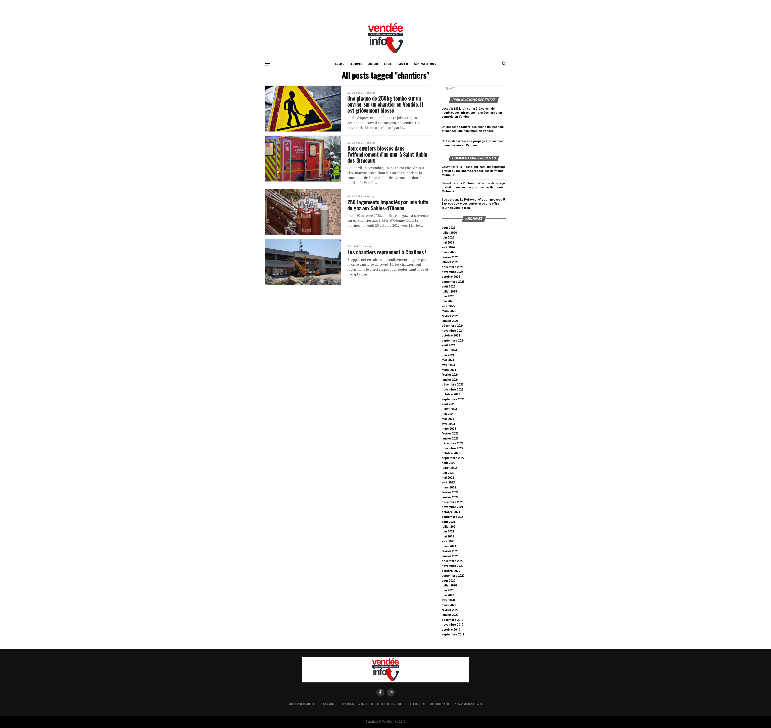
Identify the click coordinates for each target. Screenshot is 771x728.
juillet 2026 (449, 233)
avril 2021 (448, 541)
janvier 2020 (450, 615)
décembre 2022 (452, 443)
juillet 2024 (449, 350)
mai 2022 (448, 477)
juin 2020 (448, 590)
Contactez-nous (425, 63)
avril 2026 (448, 247)
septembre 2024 (453, 340)
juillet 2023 (449, 409)
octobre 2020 (451, 571)
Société (403, 63)
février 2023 (450, 433)
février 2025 (450, 316)
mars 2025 (449, 311)
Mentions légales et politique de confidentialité (373, 704)
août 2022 (448, 463)
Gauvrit (447, 167)
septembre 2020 (453, 575)
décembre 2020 (452, 561)
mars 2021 (449, 546)
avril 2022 (448, 482)
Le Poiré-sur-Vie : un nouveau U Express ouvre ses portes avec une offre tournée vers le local (473, 203)
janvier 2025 (450, 321)
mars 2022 (449, 487)
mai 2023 (448, 419)
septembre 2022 (453, 458)
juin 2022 (448, 473)
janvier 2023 (450, 438)
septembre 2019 (453, 634)
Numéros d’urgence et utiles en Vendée (313, 704)
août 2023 (448, 404)
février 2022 (450, 492)
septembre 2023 (453, 399)
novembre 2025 (452, 272)
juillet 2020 (449, 585)
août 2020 (448, 580)
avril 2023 (448, 424)
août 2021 (448, 522)
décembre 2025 (452, 267)
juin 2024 (448, 355)
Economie (356, 63)
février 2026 (450, 257)
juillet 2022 (449, 468)
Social (339, 63)
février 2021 (450, 551)
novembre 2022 (452, 448)
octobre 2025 (451, 276)
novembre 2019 (452, 624)
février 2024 (450, 374)
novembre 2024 (452, 330)
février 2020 (450, 610)
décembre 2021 (452, 502)
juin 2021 (448, 531)
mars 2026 (449, 252)
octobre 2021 (451, 512)
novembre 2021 (452, 507)
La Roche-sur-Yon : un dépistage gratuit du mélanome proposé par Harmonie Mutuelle (474, 171)
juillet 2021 (449, 526)
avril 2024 (448, 365)
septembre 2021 (453, 517)
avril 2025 (448, 306)
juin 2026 (448, 237)
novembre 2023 (452, 389)
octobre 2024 (451, 335)
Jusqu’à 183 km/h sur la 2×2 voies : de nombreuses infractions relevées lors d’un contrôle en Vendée (472, 112)
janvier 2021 (450, 556)
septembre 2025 (453, 281)
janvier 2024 (450, 379)
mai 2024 (448, 360)
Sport (388, 63)
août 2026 (448, 227)
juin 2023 (448, 414)
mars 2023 (449, 428)
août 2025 (448, 286)
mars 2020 (449, 605)
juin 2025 (448, 296)
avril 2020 (448, 600)
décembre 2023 (452, 384)
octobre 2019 (451, 629)
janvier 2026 (450, 262)
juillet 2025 (449, 291)
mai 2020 (448, 595)
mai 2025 (448, 301)
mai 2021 (448, 536)
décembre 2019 (452, 620)
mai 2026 (448, 242)
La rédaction (417, 704)
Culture (373, 63)
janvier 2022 (450, 497)
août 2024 (448, 345)
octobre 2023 (451, 394)
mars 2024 (449, 370)
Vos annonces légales (469, 704)
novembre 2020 (452, 566)
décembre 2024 (452, 325)
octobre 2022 (451, 453)
